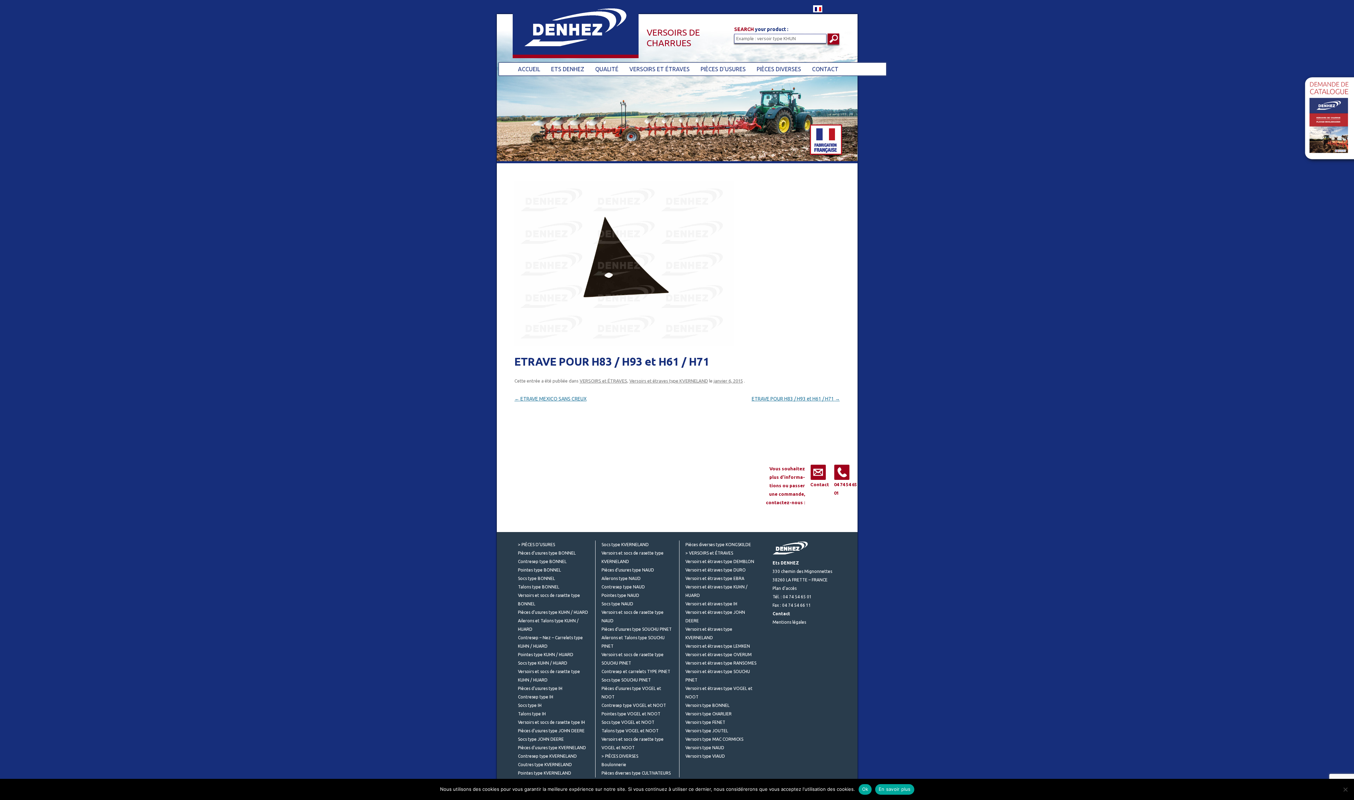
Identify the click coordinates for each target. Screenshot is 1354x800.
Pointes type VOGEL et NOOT (631, 714)
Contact (819, 484)
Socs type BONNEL (536, 578)
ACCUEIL (529, 69)
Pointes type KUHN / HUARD (545, 654)
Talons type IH (532, 714)
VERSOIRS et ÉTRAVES (659, 69)
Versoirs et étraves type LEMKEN (717, 646)
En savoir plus (895, 789)
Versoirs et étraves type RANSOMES (720, 663)
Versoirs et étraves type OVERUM (718, 654)
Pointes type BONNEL (539, 570)
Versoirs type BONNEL (707, 705)
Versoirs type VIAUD (705, 756)
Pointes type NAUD (620, 595)
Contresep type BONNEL (542, 561)
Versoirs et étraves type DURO (715, 570)
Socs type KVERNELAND (625, 544)
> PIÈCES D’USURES (536, 544)
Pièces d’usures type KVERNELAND (552, 747)
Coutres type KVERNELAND (545, 764)
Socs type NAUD (617, 603)
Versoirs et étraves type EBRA (714, 578)
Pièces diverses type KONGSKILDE (718, 544)
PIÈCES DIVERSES (779, 69)
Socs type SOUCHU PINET (626, 680)
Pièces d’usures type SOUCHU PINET (637, 629)
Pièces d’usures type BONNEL (547, 553)
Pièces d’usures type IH (540, 688)
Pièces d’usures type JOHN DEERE (551, 730)
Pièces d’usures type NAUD (628, 570)
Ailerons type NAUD (621, 578)
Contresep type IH (535, 697)
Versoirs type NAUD (704, 747)
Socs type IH (530, 705)
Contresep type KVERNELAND (547, 756)
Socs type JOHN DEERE (541, 739)
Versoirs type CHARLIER (708, 714)
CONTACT (825, 69)
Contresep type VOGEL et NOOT (634, 705)
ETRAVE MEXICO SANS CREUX (550, 399)
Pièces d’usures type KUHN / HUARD (553, 612)
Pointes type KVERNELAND (544, 773)
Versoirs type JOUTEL (706, 730)
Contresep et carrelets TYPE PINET (636, 671)
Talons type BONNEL (538, 587)
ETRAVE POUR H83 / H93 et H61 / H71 (796, 399)
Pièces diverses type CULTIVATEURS (636, 773)
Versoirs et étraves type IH (711, 603)
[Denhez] (568, 34)
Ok (865, 789)
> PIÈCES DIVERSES (620, 756)
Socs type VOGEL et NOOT (628, 722)
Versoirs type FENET (705, 722)
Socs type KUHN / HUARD (542, 663)
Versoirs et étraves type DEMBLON (719, 561)
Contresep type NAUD (623, 587)
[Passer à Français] (818, 9)
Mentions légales (789, 622)
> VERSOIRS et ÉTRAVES (709, 553)
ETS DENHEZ (567, 69)
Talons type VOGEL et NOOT (630, 730)
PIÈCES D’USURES (723, 69)
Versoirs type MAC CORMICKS (714, 739)
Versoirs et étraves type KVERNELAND (668, 380)
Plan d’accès (785, 588)
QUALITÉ (606, 69)
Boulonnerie (614, 764)
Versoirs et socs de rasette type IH (551, 722)
